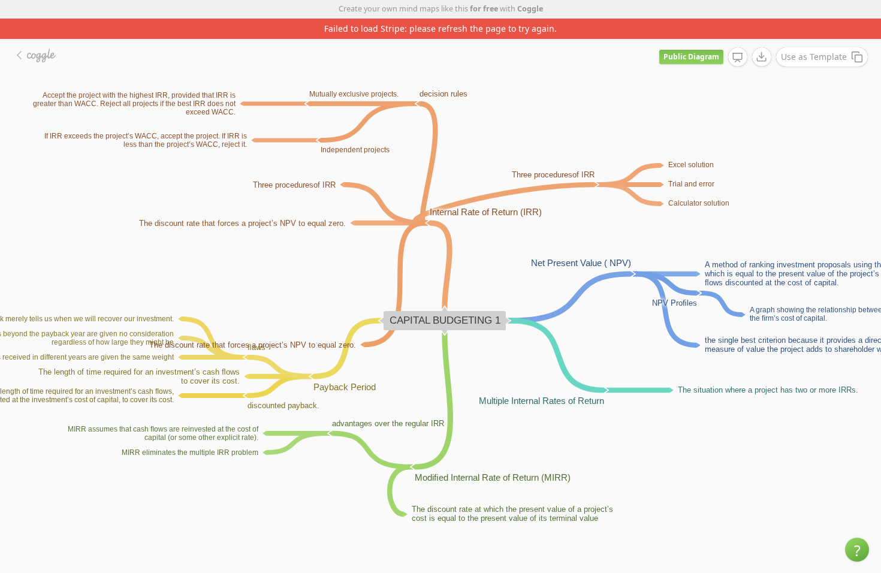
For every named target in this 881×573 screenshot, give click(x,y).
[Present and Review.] (737, 57)
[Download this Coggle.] (761, 57)
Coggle (530, 9)
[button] (857, 550)
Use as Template (814, 56)
